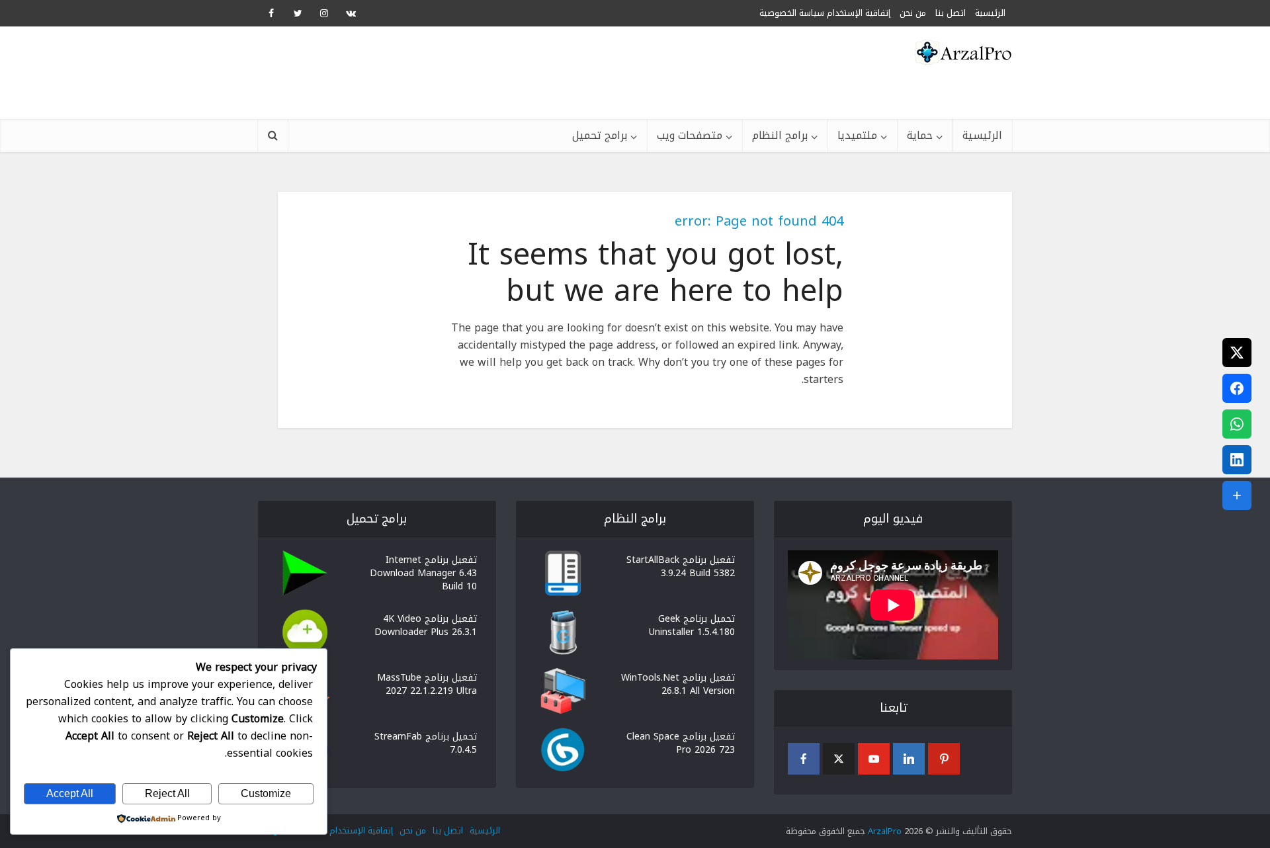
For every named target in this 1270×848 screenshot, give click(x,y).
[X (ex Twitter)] (839, 759)
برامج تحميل (599, 135)
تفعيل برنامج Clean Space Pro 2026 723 (680, 742)
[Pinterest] (944, 759)
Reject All (167, 793)
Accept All (69, 793)
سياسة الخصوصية (791, 13)
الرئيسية (982, 135)
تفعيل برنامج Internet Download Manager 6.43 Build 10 (423, 572)
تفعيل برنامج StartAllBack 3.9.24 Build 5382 (680, 565)
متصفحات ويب (689, 135)
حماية (920, 135)
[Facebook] (804, 759)
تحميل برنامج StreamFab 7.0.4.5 (425, 742)
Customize (266, 793)
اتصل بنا (448, 830)
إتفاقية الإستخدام (858, 13)
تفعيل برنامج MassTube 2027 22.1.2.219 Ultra (427, 683)
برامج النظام (780, 135)
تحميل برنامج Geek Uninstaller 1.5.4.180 (692, 624)
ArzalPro (885, 831)
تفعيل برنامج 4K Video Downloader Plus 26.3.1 (425, 624)
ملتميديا (857, 135)
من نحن (913, 13)
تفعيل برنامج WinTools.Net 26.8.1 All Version (678, 683)
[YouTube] (874, 759)
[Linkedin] (909, 759)
